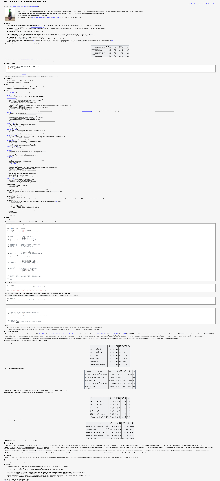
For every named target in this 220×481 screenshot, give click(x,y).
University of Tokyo (212, 3)
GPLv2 (22, 58)
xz (14, 92)
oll (43, 27)
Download (14, 6)
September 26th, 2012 (11, 146)
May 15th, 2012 (10, 156)
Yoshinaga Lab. (203, 3)
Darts (34, 40)
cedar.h (13, 125)
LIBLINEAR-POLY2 (101, 333)
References (35, 6)
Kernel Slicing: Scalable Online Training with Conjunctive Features (46, 17)
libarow (45, 32)
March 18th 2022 (10, 92)
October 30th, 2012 (11, 135)
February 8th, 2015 (11, 97)
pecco (90, 28)
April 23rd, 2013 (10, 112)
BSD (32, 58)
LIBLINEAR (33, 27)
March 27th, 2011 (10, 178)
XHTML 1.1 (6, 480)
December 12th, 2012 (11, 129)
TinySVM (116, 333)
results (56, 201)
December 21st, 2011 (11, 163)
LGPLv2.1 (26, 58)
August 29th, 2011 (10, 172)
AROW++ (43, 333)
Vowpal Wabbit (39, 27)
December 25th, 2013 (11, 104)
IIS (206, 3)
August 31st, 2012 (10, 150)
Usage (22, 6)
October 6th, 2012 (10, 140)
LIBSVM (124, 333)
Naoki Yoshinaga (194, 3)
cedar (112, 40)
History (18, 6)
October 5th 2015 (10, 95)
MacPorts (24, 73)
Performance (26, 6)
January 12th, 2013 (11, 123)
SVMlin (63, 333)
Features (10, 6)
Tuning (31, 6)
